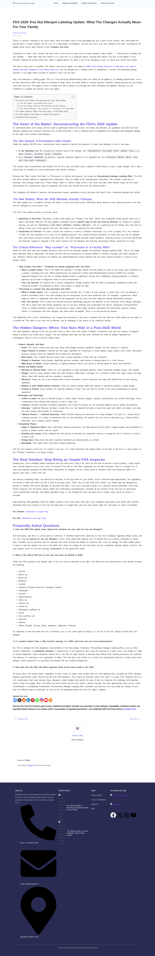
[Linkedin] (28, 700)
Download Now (129, 709)
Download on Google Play (37, 512)
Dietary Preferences (89, 3)
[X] (19, 700)
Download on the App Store (34, 518)
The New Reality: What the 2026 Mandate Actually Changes (42, 106)
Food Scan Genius (108, 3)
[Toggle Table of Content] (71, 97)
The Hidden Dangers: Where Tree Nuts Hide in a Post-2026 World (42, 111)
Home (56, 3)
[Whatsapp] (37, 700)
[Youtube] (46, 700)
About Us (94, 804)
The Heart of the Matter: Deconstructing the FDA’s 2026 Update (41, 100)
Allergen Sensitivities (70, 3)
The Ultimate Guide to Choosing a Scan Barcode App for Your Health (77, 808)
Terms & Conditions (98, 800)
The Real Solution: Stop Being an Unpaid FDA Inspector (38, 114)
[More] (50, 700)
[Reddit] (24, 700)
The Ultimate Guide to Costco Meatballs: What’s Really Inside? (77, 833)
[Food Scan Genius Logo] (23, 3)
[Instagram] (42, 700)
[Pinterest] (33, 700)
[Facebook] (15, 700)
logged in (31, 765)
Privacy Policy (96, 795)
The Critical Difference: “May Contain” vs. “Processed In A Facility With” (47, 108)
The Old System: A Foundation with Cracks (36, 103)
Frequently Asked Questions (26, 117)
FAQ (93, 809)
